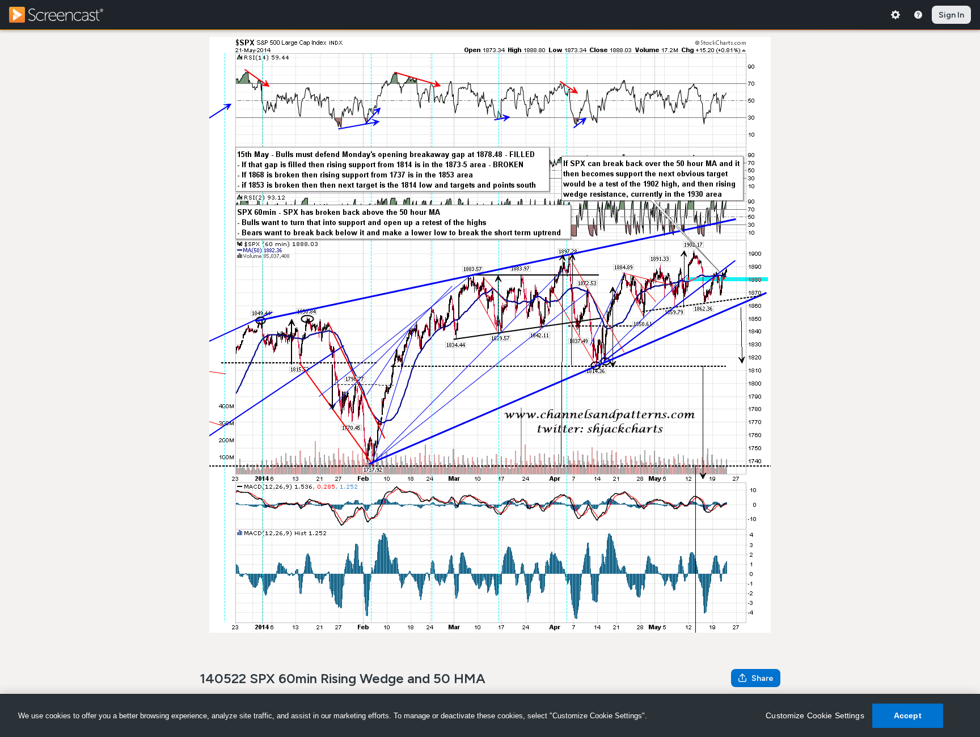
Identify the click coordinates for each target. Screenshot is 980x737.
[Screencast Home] (63, 15)
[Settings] (895, 15)
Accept (908, 715)
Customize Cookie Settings (815, 715)
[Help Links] (918, 15)
